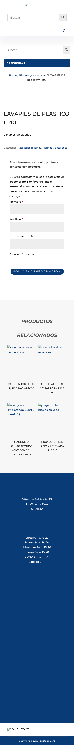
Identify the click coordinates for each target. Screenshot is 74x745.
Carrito (37, 696)
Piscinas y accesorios (32, 75)
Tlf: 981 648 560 (37, 590)
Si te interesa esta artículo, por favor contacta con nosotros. (33, 164)
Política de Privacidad (36, 656)
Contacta (37, 711)
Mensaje (23, 254)
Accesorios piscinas (29, 147)
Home (13, 75)
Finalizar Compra (37, 704)
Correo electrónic (23, 236)
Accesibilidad (37, 679)
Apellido (16, 219)
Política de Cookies (37, 671)
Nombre (16, 201)
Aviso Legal (37, 664)
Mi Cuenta (36, 689)
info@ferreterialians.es (37, 637)
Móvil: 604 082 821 (37, 614)
